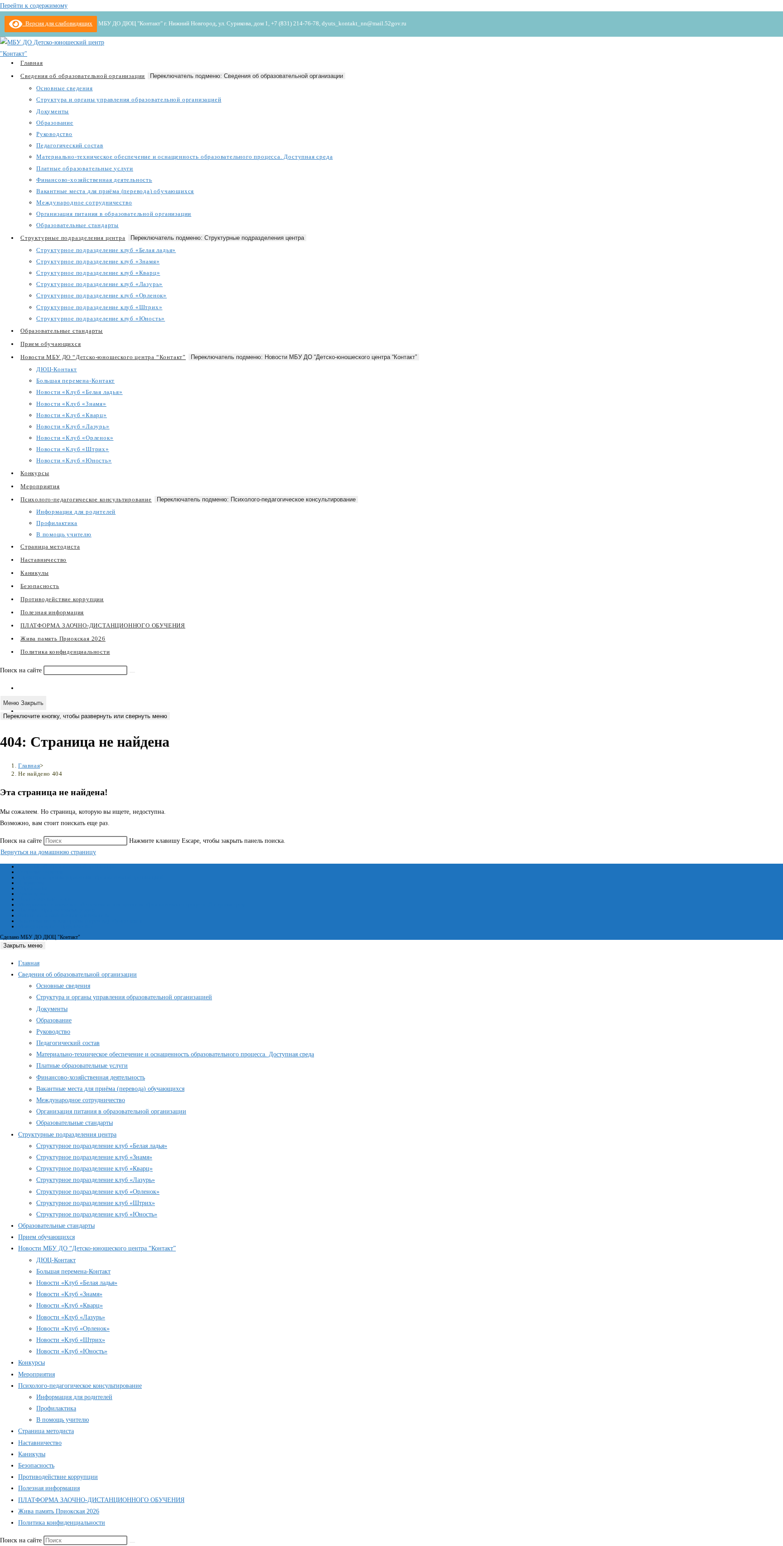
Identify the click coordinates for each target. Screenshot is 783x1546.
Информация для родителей (74, 1397)
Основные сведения (40, 872)
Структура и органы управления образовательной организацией (90, 877)
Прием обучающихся (46, 1237)
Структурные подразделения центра (67, 1134)
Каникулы (31, 1454)
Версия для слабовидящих (57, 23)
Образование (33, 888)
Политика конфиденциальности (61, 1522)
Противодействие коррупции (58, 1476)
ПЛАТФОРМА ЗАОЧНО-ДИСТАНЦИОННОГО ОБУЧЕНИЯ (101, 1500)
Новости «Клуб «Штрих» (70, 1340)
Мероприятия (36, 1374)
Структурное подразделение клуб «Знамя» (94, 1157)
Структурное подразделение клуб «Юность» (96, 1214)
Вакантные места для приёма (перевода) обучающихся (80, 921)
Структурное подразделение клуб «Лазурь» (95, 1180)
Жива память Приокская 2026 (58, 1511)
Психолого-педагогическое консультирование (80, 1385)
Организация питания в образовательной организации (111, 1111)
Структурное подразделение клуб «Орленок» (98, 1191)
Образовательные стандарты (74, 1122)
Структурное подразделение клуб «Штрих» (95, 1203)
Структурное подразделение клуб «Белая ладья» (101, 1145)
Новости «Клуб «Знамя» (69, 1294)
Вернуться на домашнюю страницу (48, 852)
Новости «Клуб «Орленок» (73, 1328)
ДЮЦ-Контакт (56, 1260)
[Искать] (132, 672)
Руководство (32, 893)
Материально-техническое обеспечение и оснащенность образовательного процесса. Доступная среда (132, 904)
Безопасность (36, 1465)
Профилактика (56, 1408)
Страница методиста (46, 1431)
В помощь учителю (62, 1419)
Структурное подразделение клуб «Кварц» (94, 1168)
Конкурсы (31, 1362)
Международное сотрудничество (55, 926)
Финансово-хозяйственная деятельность (63, 915)
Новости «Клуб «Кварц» (69, 1305)
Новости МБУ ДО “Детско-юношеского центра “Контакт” (97, 1248)
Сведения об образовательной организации (67, 866)
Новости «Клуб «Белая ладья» (76, 1282)
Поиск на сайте (22, 670)
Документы (31, 883)
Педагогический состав (44, 899)
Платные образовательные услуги (56, 910)
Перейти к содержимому (34, 5)
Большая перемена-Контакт (73, 1271)
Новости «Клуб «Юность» (71, 1351)
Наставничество (40, 1442)
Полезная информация (49, 1488)
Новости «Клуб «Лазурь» (70, 1317)
